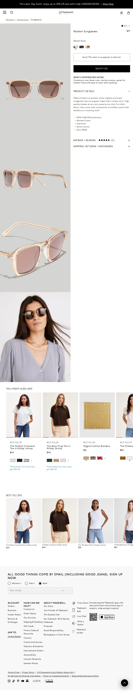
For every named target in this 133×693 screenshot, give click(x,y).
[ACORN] (123, 458)
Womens (10, 20)
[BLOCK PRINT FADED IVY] (93, 458)
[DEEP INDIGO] (19, 460)
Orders (11, 606)
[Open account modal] (121, 12)
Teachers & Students (33, 647)
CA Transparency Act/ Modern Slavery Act (55, 672)
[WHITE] (26, 460)
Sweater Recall (31, 663)
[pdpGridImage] (35, 68)
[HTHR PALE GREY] (13, 460)
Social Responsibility (53, 631)
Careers (27, 638)
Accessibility (30, 655)
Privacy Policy (28, 672)
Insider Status (14, 615)
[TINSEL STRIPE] (56, 460)
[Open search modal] (11, 12)
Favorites (12, 611)
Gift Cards (29, 626)
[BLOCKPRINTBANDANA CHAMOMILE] (86, 458)
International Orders (33, 651)
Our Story (48, 606)
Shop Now (108, 4)
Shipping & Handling (33, 622)
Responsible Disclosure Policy (85, 676)
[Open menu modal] (4, 12)
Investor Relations (32, 659)
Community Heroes (33, 642)
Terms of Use (13, 672)
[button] (37, 396)
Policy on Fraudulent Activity (56, 676)
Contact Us (29, 609)
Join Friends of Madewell (56, 611)
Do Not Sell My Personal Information (24, 676)
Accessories (23, 20)
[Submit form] (62, 591)
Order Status (30, 614)
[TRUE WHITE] (129, 458)
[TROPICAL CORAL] (100, 458)
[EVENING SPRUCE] (49, 460)
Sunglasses (36, 20)
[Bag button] (128, 12)
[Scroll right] (31, 460)
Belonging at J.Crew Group (56, 635)
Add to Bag (97, 466)
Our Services (30, 618)
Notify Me (102, 69)
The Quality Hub (51, 615)
